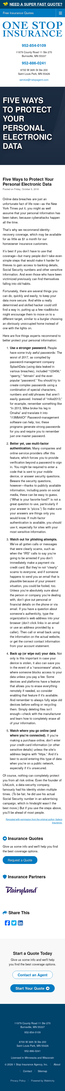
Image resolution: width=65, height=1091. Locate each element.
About (57, 1064)
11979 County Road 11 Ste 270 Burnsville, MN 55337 (32, 1025)
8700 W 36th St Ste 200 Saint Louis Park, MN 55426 (33, 1043)
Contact (27, 1071)
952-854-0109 (34, 45)
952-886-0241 (34, 63)
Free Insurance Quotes (18, 13)
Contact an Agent (32, 974)
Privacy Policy (18, 1080)
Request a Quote (20, 860)
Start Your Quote (30, 988)
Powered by (43, 1080)
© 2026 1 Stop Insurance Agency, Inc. (26, 1064)
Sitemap (42, 1071)
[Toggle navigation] (60, 13)
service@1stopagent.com (34, 79)
